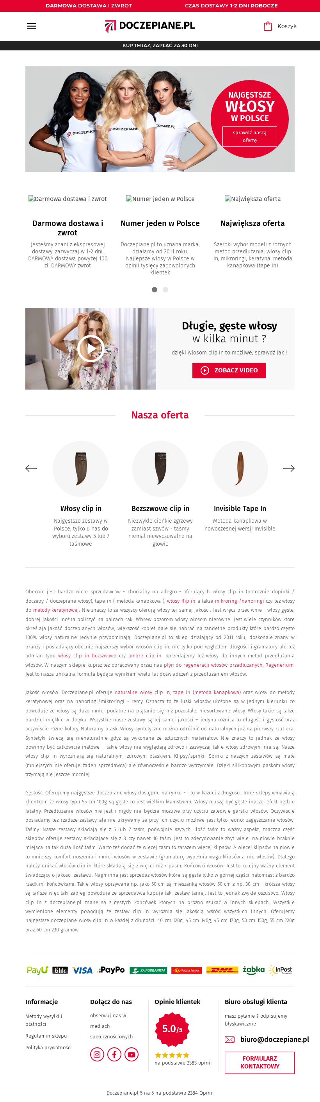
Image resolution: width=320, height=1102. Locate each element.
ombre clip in (145, 656)
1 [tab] (154, 289)
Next (289, 468)
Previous (31, 468)
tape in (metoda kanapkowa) (207, 692)
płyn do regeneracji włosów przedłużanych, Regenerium (228, 665)
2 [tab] (165, 289)
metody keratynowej (56, 610)
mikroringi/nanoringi (239, 601)
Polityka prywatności (48, 1047)
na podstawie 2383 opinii (183, 1063)
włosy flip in (181, 601)
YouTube (138, 1052)
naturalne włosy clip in (142, 692)
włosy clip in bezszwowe (87, 656)
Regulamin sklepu (46, 1036)
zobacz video (230, 370)
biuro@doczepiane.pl (274, 1039)
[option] (160, 119)
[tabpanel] (67, 228)
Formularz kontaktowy (259, 1062)
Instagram (103, 1052)
